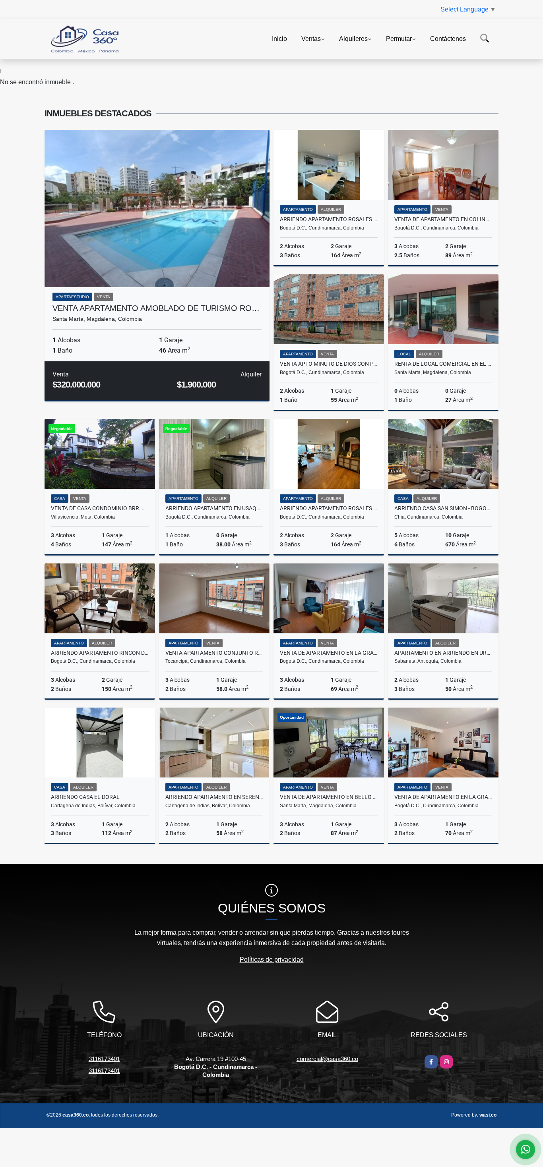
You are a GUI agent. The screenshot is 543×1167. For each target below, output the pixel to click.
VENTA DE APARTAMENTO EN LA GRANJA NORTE (329, 653)
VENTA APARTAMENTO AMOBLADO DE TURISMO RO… (156, 308)
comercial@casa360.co (327, 1058)
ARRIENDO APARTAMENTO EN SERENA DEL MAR (214, 797)
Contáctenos (448, 38)
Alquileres (353, 38)
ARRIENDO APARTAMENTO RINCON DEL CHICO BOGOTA (100, 653)
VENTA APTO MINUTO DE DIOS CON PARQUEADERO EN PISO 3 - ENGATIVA (329, 364)
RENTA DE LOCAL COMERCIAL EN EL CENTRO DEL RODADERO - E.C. (443, 364)
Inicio (279, 38)
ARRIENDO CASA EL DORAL (85, 797)
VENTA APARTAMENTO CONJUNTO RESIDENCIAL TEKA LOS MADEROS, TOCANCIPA (214, 653)
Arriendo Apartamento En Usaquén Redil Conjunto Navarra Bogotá (214, 508)
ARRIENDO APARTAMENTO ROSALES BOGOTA (329, 219)
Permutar (399, 38)
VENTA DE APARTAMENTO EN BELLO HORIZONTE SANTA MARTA (329, 797)
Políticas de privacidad (272, 959)
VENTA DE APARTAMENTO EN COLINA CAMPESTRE (443, 219)
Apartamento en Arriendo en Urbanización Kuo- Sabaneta (443, 653)
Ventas (311, 38)
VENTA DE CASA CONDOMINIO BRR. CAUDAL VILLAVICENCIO (100, 508)
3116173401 (104, 1058)
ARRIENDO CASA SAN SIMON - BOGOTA (443, 508)
